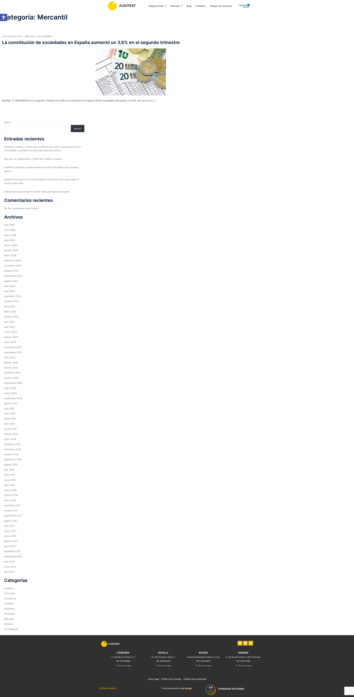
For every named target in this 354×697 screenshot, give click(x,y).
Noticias (8, 624)
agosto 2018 (10, 464)
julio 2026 (9, 224)
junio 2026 (9, 230)
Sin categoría (44, 36)
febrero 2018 (11, 495)
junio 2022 (9, 357)
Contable (9, 603)
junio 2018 (9, 474)
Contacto (200, 6)
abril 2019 (9, 423)
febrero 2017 (11, 541)
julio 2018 (9, 469)
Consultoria (10, 598)
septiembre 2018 (13, 459)
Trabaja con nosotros (220, 6)
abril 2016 (9, 561)
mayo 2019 (10, 418)
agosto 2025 (11, 281)
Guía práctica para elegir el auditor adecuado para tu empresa (37, 191)
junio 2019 (9, 413)
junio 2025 (9, 286)
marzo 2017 (10, 536)
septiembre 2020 (13, 383)
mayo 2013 (10, 566)
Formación (9, 613)
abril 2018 (9, 485)
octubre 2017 (11, 510)
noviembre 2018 (12, 449)
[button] (3, 17)
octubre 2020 (11, 377)
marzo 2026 (10, 245)
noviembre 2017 (12, 505)
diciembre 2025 (12, 260)
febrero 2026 (11, 250)
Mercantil (30, 36)
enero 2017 (10, 546)
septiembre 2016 (13, 556)
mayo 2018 (10, 480)
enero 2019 (10, 439)
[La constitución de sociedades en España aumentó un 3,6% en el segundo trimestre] (131, 71)
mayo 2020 (10, 388)
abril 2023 (9, 327)
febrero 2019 (11, 434)
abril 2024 (9, 306)
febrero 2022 (11, 362)
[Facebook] (240, 643)
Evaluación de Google (231, 688)
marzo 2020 (10, 393)
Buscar (7, 122)
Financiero (9, 608)
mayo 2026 (10, 235)
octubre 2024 (11, 301)
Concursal (9, 593)
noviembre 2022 (12, 347)
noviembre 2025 (12, 265)
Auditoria (9, 588)
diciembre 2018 (12, 444)
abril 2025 (9, 291)
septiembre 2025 (13, 275)
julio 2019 (9, 408)
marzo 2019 (10, 428)
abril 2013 (9, 571)
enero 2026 (10, 255)
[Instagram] (250, 643)
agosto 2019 (10, 403)
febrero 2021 (11, 367)
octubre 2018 (11, 454)
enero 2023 (10, 342)
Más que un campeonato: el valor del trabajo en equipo (33, 158)
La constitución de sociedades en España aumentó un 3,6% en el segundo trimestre (91, 42)
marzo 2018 (10, 490)
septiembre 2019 (13, 398)
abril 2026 (9, 240)
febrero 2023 (11, 337)
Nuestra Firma (156, 6)
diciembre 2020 (12, 372)
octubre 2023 (11, 316)
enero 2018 (10, 500)
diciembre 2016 (12, 551)
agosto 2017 (10, 520)
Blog (189, 6)
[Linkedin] (245, 643)
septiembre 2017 (13, 515)
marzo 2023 (10, 332)
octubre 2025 (11, 270)
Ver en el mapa (123, 665)
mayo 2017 (10, 531)
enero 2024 (10, 311)
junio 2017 (9, 525)
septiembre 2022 (13, 352)
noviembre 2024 (12, 296)
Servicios (175, 6)
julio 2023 (9, 321)
